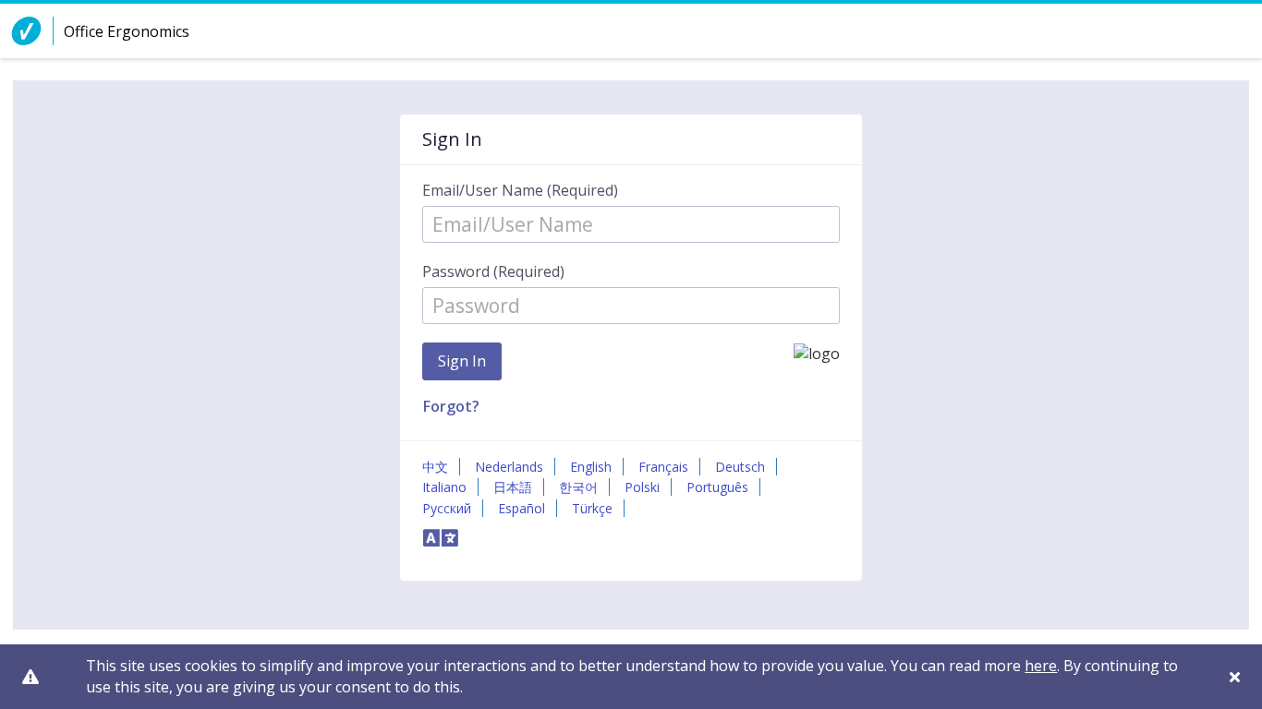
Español (521, 508)
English (591, 466)
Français (663, 466)
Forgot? (451, 406)
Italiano (444, 487)
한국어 (578, 487)
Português (717, 487)
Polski (642, 487)
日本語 (512, 487)
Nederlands (509, 466)
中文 (435, 466)
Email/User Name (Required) (520, 190)
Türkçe (592, 508)
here (1041, 665)
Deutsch (740, 466)
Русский (446, 508)
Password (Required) (493, 271)
